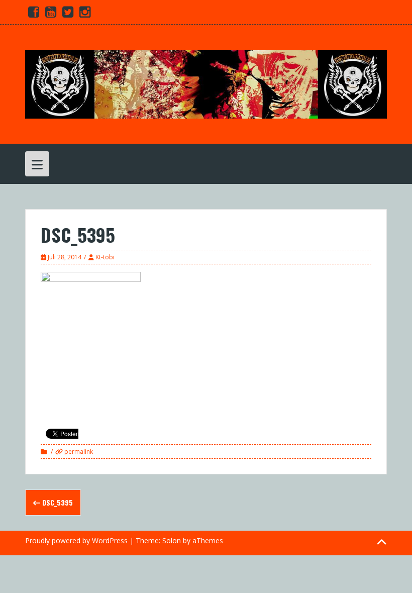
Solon (171, 540)
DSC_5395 (56, 502)
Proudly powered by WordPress (76, 540)
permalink (78, 451)
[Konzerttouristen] (206, 83)
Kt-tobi (105, 257)
